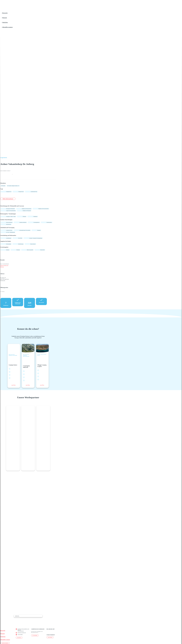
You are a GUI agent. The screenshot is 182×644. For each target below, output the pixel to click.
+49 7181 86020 (20, 634)
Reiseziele (2, 630)
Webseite (2, 266)
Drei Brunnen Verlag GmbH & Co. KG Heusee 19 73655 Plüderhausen (23, 630)
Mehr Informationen (8, 198)
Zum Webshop (50, 637)
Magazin (2, 633)
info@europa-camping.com (22, 632)
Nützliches (2, 636)
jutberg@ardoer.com (4, 265)
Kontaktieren (19, 637)
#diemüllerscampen (5, 639)
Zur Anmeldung (34, 635)
